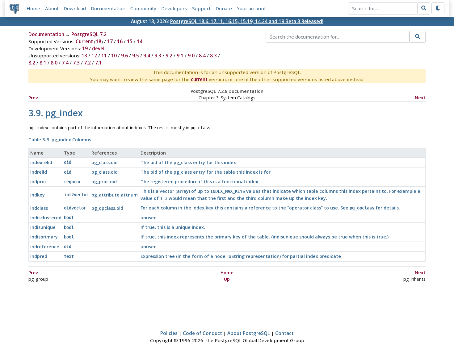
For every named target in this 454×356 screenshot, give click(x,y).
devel (98, 48)
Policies (169, 333)
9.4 (146, 55)
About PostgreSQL (248, 333)
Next (420, 98)
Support (201, 8)
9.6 (124, 55)
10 (114, 55)
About (52, 8)
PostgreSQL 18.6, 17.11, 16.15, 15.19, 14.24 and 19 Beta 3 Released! (246, 21)
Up (227, 279)
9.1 (180, 55)
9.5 (135, 55)
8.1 (43, 63)
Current (84, 41)
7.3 (76, 63)
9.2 (169, 55)
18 (98, 41)
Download (75, 8)
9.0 (191, 55)
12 (94, 55)
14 (139, 41)
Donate (224, 8)
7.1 (98, 63)
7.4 (65, 63)
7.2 (87, 63)
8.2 (31, 63)
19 (85, 48)
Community (143, 8)
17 (110, 41)
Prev (33, 98)
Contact (284, 333)
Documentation (108, 8)
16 (120, 41)
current (199, 79)
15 (129, 41)
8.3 (213, 55)
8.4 (202, 55)
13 (84, 55)
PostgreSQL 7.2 (89, 34)
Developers (174, 8)
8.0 (54, 63)
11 (104, 55)
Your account (251, 8)
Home (33, 8)
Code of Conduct (202, 333)
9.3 (157, 55)
